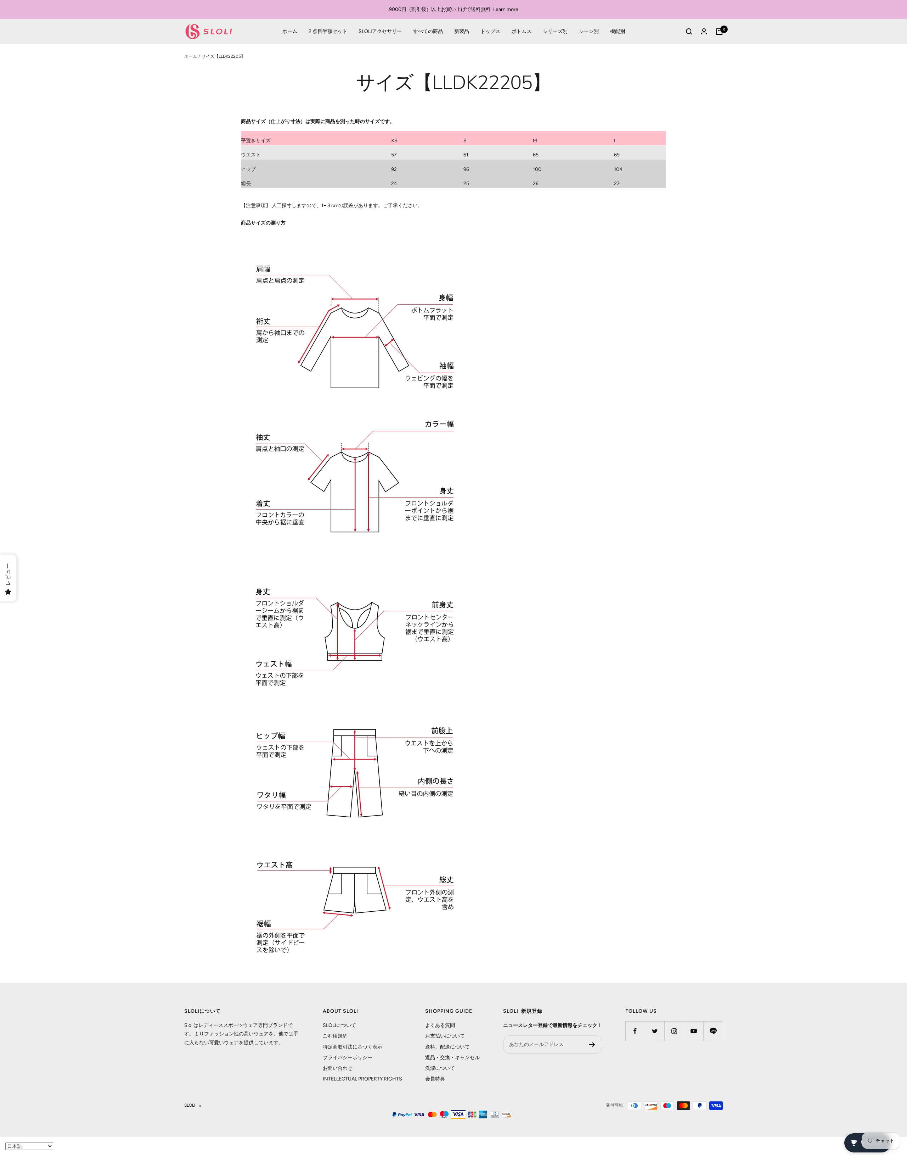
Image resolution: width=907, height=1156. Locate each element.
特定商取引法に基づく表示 (352, 1047)
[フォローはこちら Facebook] (635, 1031)
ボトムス (521, 31)
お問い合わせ (338, 1068)
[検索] (689, 31)
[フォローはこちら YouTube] (693, 1031)
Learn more (505, 9)
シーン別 (589, 31)
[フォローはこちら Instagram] (674, 1031)
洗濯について (440, 1068)
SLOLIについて (339, 1025)
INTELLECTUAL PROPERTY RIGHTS (362, 1079)
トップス (490, 31)
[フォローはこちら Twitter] (654, 1031)
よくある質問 (440, 1025)
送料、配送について (447, 1047)
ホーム (289, 31)
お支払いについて (445, 1036)
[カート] (719, 31)
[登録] (592, 1044)
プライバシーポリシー (347, 1058)
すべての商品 (428, 31)
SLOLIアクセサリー (380, 31)
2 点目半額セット (328, 31)
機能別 (617, 31)
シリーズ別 (555, 31)
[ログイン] (704, 31)
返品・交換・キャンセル (452, 1058)
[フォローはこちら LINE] (713, 1031)
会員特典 (435, 1079)
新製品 (461, 31)
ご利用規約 (335, 1036)
